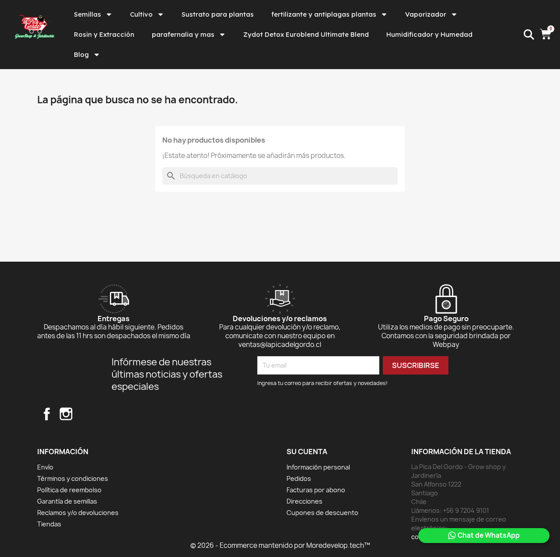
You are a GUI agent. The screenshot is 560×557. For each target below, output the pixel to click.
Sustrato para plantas (218, 14)
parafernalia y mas (183, 34)
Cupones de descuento (322, 512)
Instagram (66, 414)
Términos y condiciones (72, 478)
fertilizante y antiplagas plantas (323, 14)
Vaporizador (425, 14)
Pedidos (299, 478)
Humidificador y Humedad (429, 34)
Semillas (87, 14)
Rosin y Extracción (104, 34)
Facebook (47, 414)
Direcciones (304, 501)
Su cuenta (307, 451)
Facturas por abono (316, 490)
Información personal (318, 467)
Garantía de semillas (67, 501)
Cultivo (141, 14)
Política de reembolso (69, 490)
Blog (81, 54)
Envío (45, 467)
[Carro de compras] (547, 35)
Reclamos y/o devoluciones (78, 512)
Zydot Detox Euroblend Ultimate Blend (306, 34)
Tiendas (49, 524)
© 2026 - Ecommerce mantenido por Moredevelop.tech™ (280, 545)
